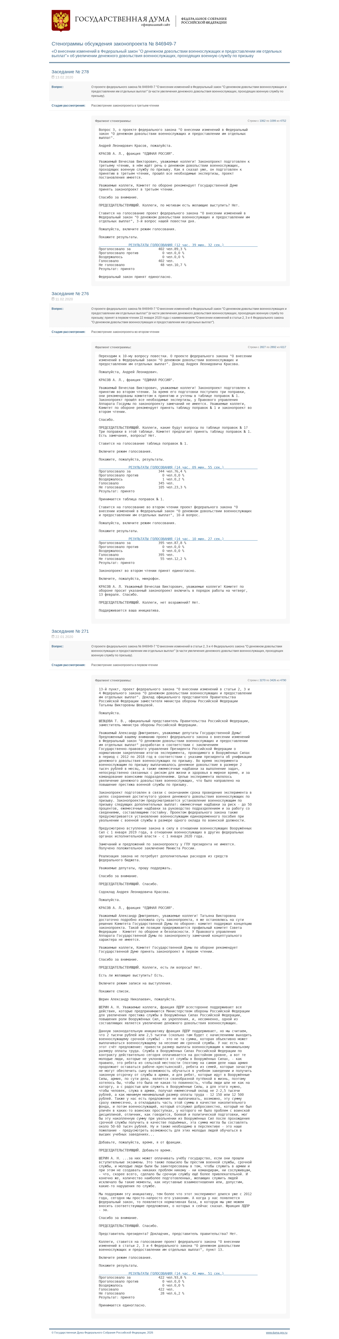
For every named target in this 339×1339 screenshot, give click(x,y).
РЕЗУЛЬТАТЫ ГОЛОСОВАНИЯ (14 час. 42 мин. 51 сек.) (178, 1273)
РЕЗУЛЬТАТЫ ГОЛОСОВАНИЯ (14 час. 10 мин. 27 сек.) (178, 539)
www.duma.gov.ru (276, 1332)
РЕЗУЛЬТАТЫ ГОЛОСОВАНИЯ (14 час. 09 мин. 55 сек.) (178, 467)
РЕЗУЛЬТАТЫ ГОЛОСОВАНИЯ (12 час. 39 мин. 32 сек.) (178, 245)
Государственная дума (139, 21)
